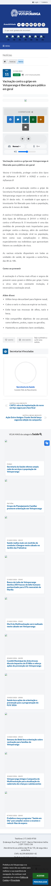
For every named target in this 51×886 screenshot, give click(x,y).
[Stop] (28, 139)
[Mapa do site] (39, 24)
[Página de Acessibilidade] (43, 24)
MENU (7, 46)
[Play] (22, 139)
